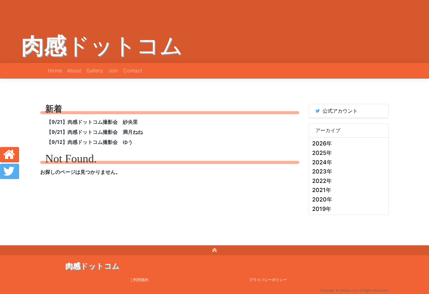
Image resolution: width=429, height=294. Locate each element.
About (74, 70)
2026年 (322, 143)
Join (113, 70)
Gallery (94, 70)
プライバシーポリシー (268, 279)
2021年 (321, 190)
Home (55, 70)
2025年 (322, 153)
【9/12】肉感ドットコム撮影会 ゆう (89, 142)
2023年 (322, 171)
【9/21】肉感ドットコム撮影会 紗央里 (92, 122)
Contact (132, 70)
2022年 (322, 181)
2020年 (322, 199)
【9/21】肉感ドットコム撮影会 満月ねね (94, 132)
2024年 (322, 162)
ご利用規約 (139, 279)
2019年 (321, 209)
